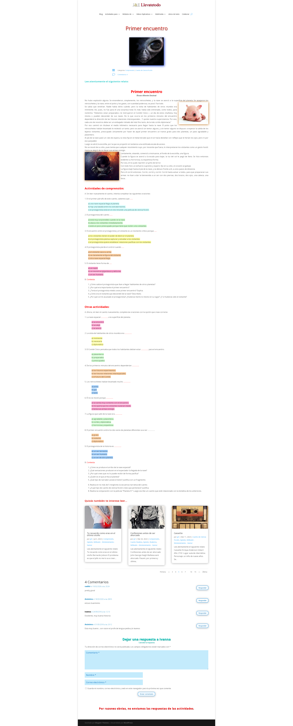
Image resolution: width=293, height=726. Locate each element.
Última (204, 572)
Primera (163, 572)
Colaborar (185, 14)
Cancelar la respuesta (147, 642)
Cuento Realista (136, 542)
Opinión (90, 542)
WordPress (128, 723)
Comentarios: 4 (123, 75)
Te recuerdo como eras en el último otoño (101, 534)
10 (191, 572)
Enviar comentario (146, 694)
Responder (202, 588)
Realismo (153, 542)
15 (195, 572)
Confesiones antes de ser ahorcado (142, 534)
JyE (91, 539)
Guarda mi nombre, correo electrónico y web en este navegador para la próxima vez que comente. (129, 688)
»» (199, 572)
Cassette (178, 533)
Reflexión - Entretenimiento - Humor (143, 545)
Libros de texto (173, 14)
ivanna (88, 611)
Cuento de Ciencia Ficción (144, 70)
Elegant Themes (102, 723)
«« (169, 572)
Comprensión (129, 70)
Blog (101, 14)
